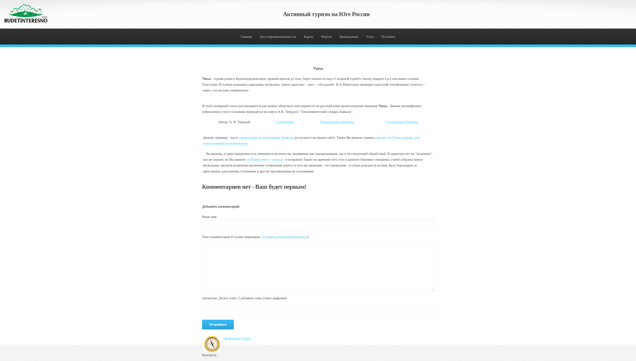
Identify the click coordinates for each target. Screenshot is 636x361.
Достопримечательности (278, 37)
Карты (308, 37)
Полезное (388, 37)
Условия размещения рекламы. (284, 237)
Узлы (370, 37)
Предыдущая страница (336, 122)
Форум (326, 37)
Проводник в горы (236, 338)
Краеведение (349, 37)
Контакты (209, 355)
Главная (246, 37)
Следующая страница (402, 122)
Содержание (285, 122)
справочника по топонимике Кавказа (266, 138)
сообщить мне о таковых (265, 159)
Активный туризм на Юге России (326, 14)
